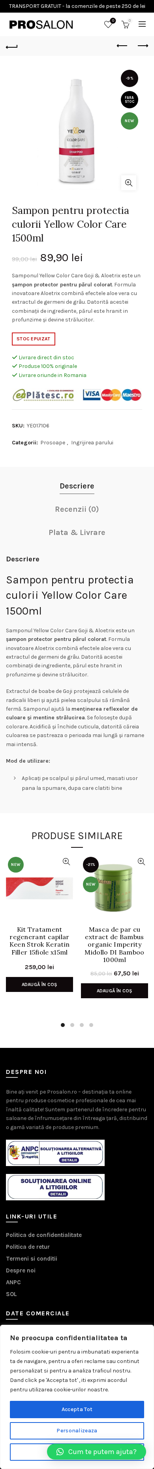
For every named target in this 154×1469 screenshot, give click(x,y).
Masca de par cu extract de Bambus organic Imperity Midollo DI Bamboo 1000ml (114, 942)
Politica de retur (28, 1246)
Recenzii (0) (77, 509)
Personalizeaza (76, 1430)
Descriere (77, 485)
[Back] (12, 46)
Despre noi (21, 1270)
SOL (11, 1294)
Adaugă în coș (40, 984)
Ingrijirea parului (92, 442)
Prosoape (52, 442)
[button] (96, 1452)
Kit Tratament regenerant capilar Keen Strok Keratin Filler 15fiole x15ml (39, 941)
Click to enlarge (128, 182)
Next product (142, 46)
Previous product (122, 46)
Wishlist (113, 21)
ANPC (13, 1282)
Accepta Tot (77, 1409)
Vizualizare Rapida (66, 862)
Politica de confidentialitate (44, 1235)
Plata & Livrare (77, 532)
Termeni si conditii (31, 1258)
